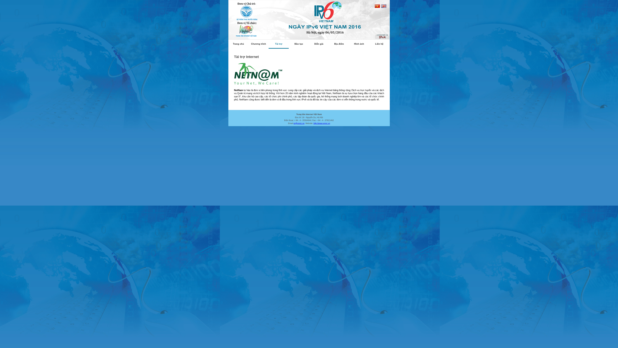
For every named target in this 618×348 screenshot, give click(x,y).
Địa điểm (339, 44)
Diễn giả (318, 44)
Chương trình (258, 44)
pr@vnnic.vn (299, 123)
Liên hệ (379, 44)
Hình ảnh (359, 44)
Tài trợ (278, 44)
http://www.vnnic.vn (322, 123)
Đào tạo (299, 44)
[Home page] (309, 20)
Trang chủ (238, 44)
